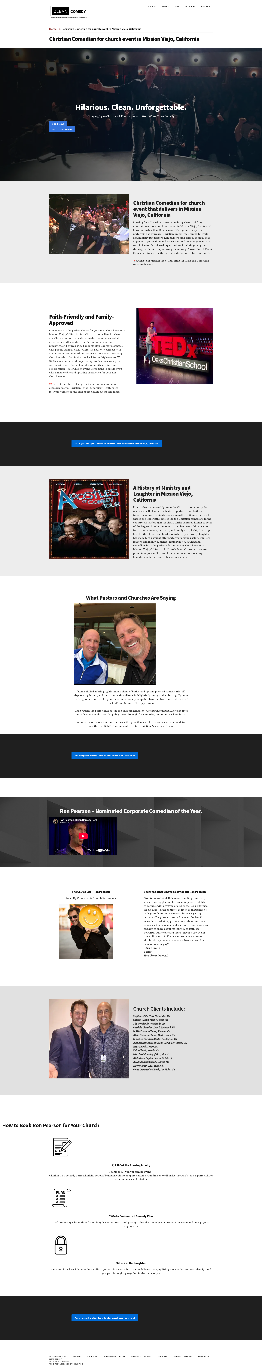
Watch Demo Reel (62, 129)
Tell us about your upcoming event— (131, 1171)
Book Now (58, 123)
